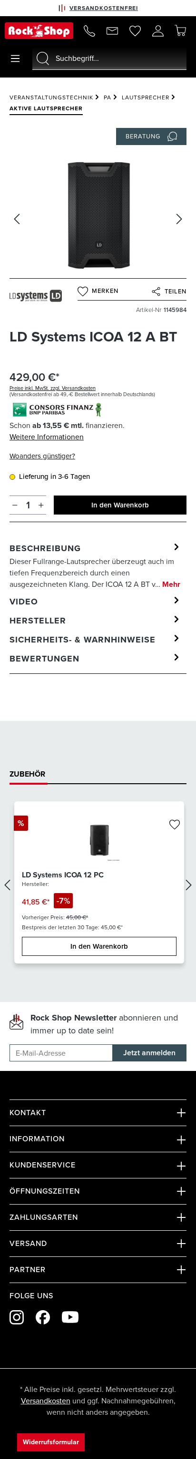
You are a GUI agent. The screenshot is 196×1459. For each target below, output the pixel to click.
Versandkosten (45, 1400)
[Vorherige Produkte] (7, 884)
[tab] (96, 566)
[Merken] (174, 825)
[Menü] (15, 58)
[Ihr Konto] (158, 31)
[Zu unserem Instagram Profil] (17, 1317)
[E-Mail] (112, 31)
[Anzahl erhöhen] (41, 505)
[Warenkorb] (180, 30)
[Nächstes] (179, 219)
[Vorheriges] (17, 219)
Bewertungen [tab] (44, 658)
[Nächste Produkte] (189, 884)
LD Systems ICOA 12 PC (63, 875)
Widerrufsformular (51, 1442)
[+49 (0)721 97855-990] (89, 31)
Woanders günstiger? (42, 456)
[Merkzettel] (135, 31)
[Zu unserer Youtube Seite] (70, 1317)
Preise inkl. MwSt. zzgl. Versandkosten (53, 388)
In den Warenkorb (120, 505)
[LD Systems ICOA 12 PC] (99, 839)
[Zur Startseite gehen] (39, 30)
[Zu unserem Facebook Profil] (43, 1317)
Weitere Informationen (47, 436)
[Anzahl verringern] (15, 505)
